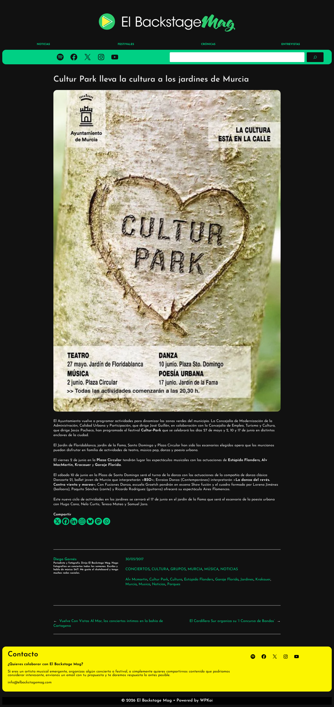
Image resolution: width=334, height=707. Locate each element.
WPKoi (206, 701)
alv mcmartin (136, 579)
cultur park (158, 579)
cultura (176, 579)
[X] (57, 521)
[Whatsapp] (106, 521)
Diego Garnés (65, 559)
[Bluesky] (90, 521)
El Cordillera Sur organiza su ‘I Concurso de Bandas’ (232, 621)
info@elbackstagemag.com (30, 682)
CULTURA (160, 569)
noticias (158, 584)
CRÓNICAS (208, 44)
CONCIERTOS (137, 569)
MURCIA (195, 569)
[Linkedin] (73, 521)
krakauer (262, 579)
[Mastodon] (98, 521)
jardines (247, 579)
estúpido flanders (198, 579)
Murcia (131, 584)
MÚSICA (211, 569)
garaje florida (227, 579)
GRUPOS (178, 569)
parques (173, 584)
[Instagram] (82, 521)
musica (144, 584)
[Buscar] (315, 57)
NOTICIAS (229, 569)
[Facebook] (65, 521)
